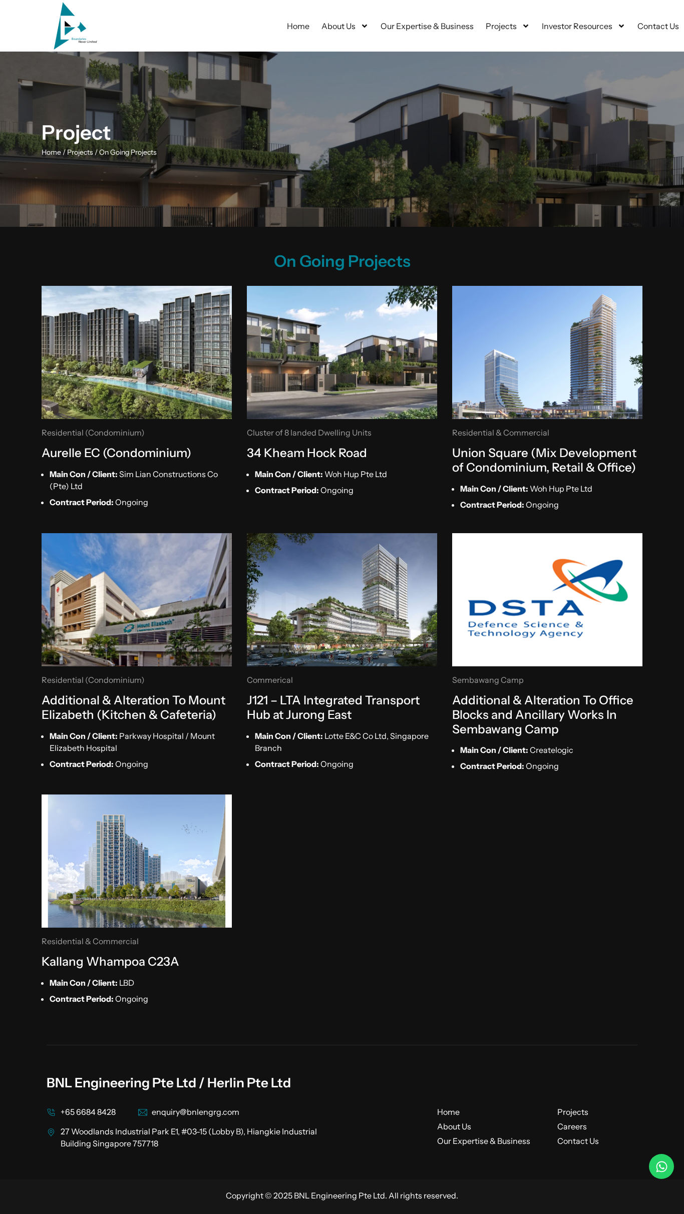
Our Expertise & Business (427, 26)
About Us (338, 26)
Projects (501, 26)
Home (298, 26)
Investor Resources (577, 26)
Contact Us (658, 26)
